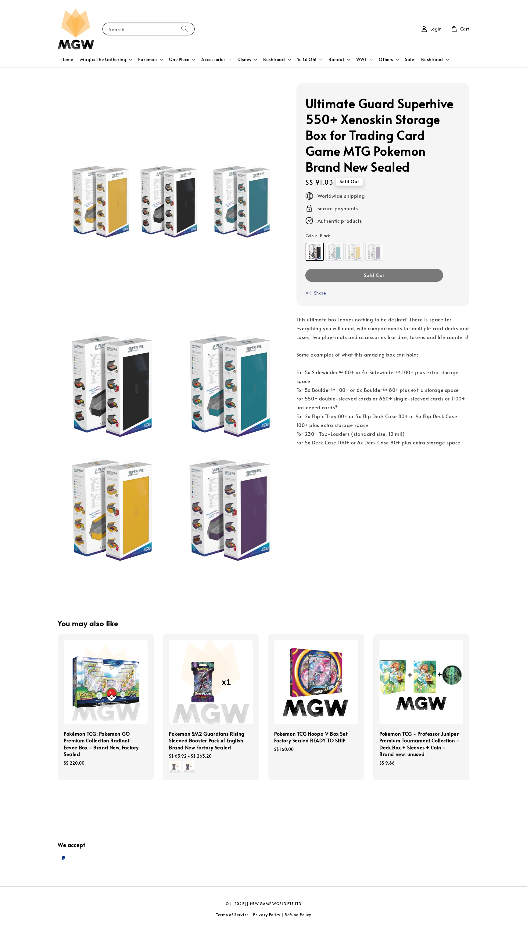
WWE (361, 59)
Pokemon (147, 59)
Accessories (213, 59)
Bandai (336, 59)
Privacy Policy (266, 914)
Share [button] (320, 293)
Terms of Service (232, 914)
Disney (245, 59)
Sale (409, 59)
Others (386, 59)
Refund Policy (298, 914)
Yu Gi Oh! (307, 59)
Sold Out (374, 275)
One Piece (179, 59)
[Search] (184, 29)
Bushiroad (274, 59)
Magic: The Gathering (103, 59)
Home (67, 59)
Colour (318, 235)
